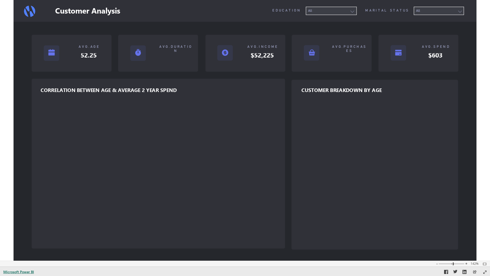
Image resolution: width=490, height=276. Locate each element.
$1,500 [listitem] (46, 142)
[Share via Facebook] (446, 273)
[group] (331, 11)
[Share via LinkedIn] (464, 273)
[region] (245, 130)
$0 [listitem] (49, 233)
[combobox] (331, 11)
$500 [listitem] (47, 203)
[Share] (475, 272)
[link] (29, 11)
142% (475, 264)
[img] (245, 11)
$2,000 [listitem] (46, 112)
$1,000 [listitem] (46, 173)
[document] (276, 11)
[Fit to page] (483, 264)
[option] (54, 225)
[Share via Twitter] (455, 273)
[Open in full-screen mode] (485, 272)
